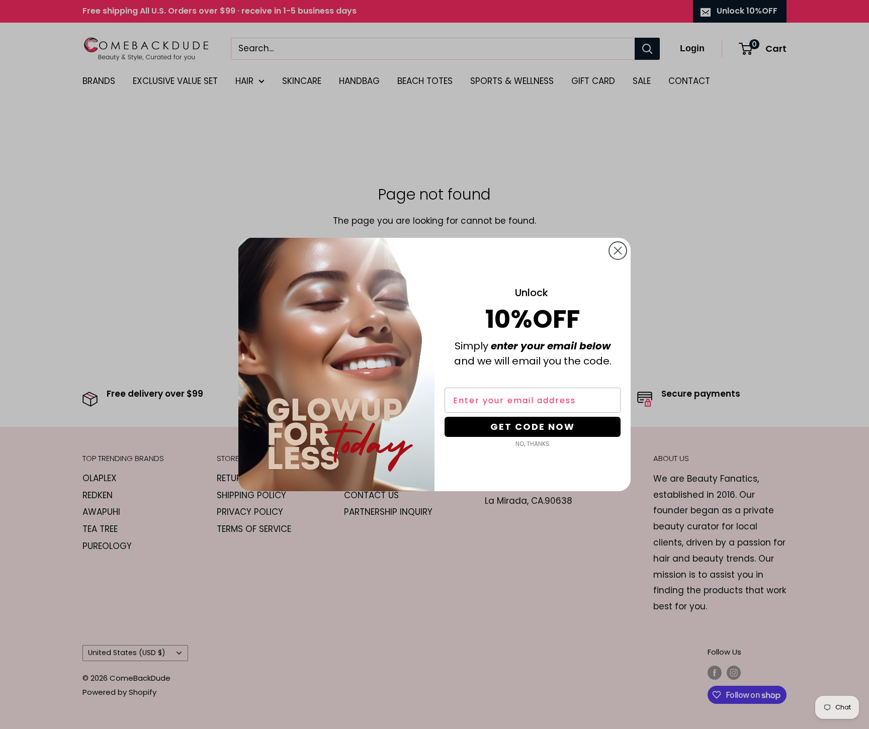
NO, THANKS (532, 443)
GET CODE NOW (532, 426)
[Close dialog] (618, 250)
